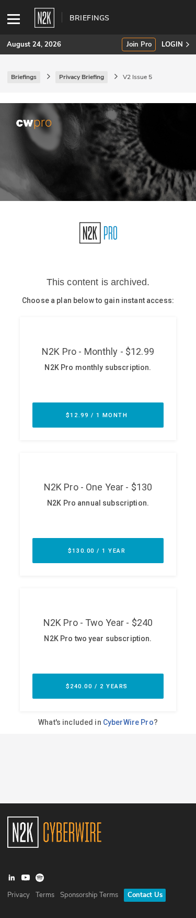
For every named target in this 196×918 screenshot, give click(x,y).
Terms (45, 895)
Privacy (18, 895)
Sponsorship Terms (89, 895)
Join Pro (139, 44)
